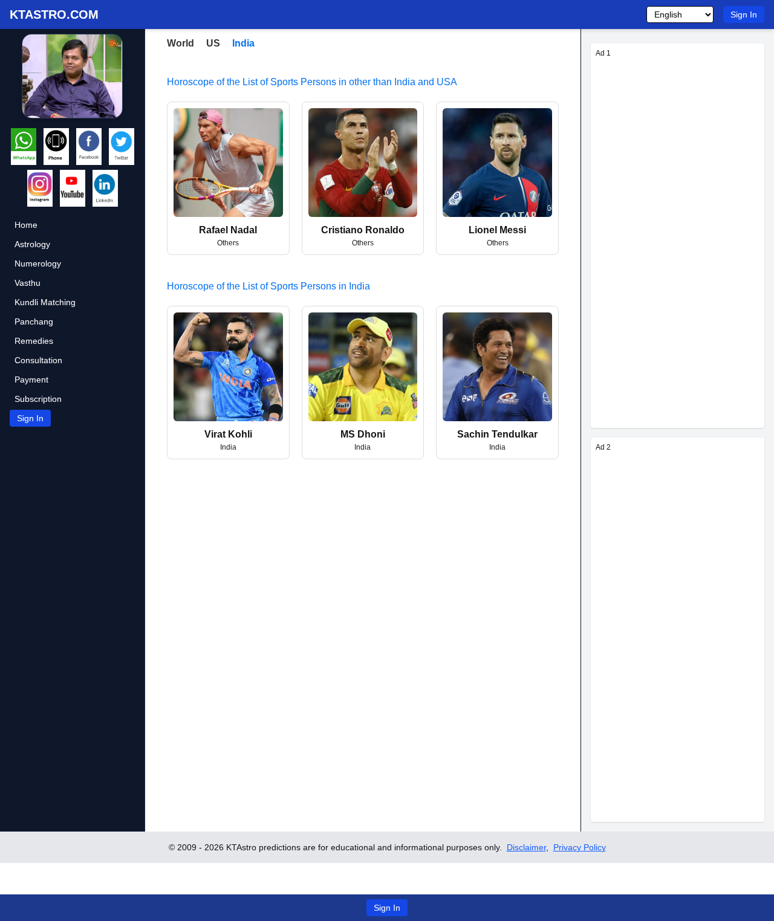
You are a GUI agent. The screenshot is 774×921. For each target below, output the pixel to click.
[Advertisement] (677, 241)
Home (26, 225)
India (243, 43)
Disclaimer (526, 847)
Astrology (32, 244)
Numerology (38, 263)
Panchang (34, 321)
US (213, 43)
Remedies (34, 341)
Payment (31, 379)
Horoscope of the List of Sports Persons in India (268, 286)
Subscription (38, 399)
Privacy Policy (579, 847)
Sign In (743, 14)
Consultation (38, 360)
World (180, 43)
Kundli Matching (45, 302)
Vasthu (28, 283)
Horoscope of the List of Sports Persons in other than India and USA (312, 82)
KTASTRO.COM (54, 14)
